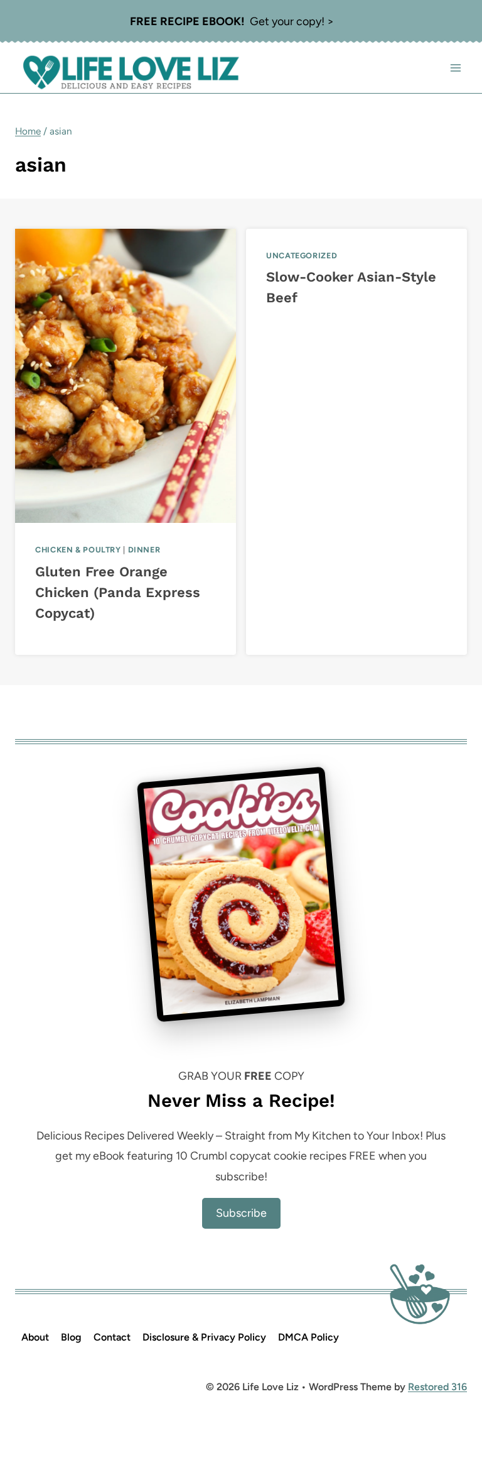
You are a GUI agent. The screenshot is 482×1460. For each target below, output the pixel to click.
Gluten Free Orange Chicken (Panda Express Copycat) (117, 592)
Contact (112, 1337)
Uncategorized (301, 255)
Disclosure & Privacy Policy (204, 1337)
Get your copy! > (232, 21)
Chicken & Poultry (78, 549)
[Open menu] (455, 68)
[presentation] (125, 376)
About (35, 1337)
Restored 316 (437, 1387)
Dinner (144, 549)
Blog (71, 1337)
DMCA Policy (308, 1337)
